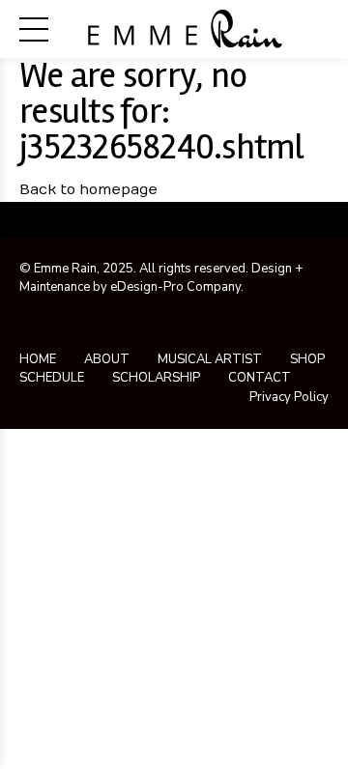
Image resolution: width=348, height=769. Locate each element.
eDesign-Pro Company (175, 287)
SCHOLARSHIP (156, 377)
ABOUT (107, 359)
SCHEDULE (51, 377)
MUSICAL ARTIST (210, 359)
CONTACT (259, 377)
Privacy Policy (289, 397)
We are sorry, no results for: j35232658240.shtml (161, 111)
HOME (37, 359)
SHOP (307, 359)
